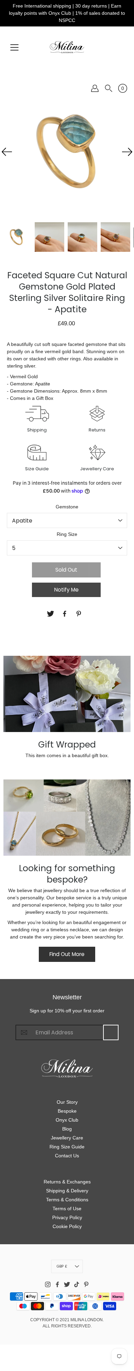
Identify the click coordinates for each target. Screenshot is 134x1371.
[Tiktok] (77, 1284)
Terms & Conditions (67, 1199)
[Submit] (111, 1032)
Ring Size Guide (67, 1146)
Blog (67, 1129)
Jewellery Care (67, 1137)
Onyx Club (67, 1120)
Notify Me (66, 589)
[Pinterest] (79, 614)
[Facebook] (65, 614)
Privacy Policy (67, 1217)
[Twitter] (51, 614)
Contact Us (67, 1155)
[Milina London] (67, 47)
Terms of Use (67, 1208)
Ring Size (67, 534)
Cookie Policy (67, 1226)
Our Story (67, 1102)
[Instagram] (48, 1284)
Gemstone (67, 506)
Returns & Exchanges (67, 1181)
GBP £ (61, 1266)
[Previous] (7, 152)
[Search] (108, 88)
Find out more (67, 954)
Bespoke (67, 1111)
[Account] (94, 88)
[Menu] (14, 47)
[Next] (127, 152)
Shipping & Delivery (67, 1190)
